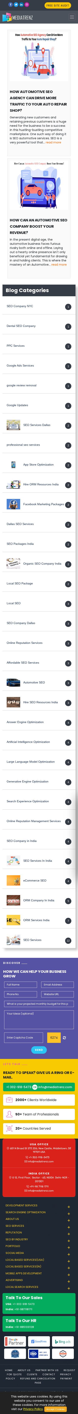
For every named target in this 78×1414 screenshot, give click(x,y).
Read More (53, 142)
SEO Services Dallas (36, 425)
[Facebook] (10, 4)
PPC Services (16, 346)
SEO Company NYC (20, 306)
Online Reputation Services (24, 643)
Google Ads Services (20, 366)
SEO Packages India (20, 544)
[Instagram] (27, 4)
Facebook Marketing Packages (43, 504)
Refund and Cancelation (37, 1378)
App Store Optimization (38, 465)
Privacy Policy (33, 1409)
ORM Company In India (38, 900)
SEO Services (32, 940)
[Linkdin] (21, 4)
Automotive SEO (34, 682)
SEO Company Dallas (21, 623)
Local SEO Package (20, 583)
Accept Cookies (55, 1409)
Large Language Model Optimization (31, 762)
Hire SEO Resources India (40, 702)
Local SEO (14, 603)
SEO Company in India (22, 841)
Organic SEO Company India (42, 564)
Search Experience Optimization (28, 801)
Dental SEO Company (21, 326)
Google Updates (17, 405)
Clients (32, 1374)
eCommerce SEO (34, 881)
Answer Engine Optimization (25, 722)
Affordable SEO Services (23, 663)
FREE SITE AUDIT (58, 5)
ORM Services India (36, 920)
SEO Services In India (37, 861)
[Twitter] (16, 4)
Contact (48, 1374)
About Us (24, 1370)
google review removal (21, 385)
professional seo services (23, 445)
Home (9, 1370)
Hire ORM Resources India (41, 484)
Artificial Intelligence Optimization (28, 742)
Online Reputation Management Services (34, 821)
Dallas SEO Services (20, 524)
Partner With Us (47, 1370)
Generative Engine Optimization (27, 782)
